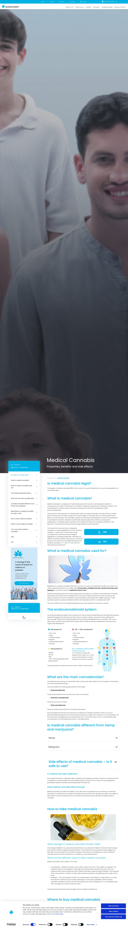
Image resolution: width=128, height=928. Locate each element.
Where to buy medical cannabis (22, 524)
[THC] (36, 542)
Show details (91, 924)
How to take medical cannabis (21, 519)
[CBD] (36, 536)
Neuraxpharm (51, 478)
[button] (109, 1)
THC (12, 542)
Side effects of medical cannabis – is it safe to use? (80, 763)
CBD (12, 537)
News (42, 2)
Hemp (52, 737)
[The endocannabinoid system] (36, 493)
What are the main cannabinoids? (22, 498)
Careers (61, 2)
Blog (52, 2)
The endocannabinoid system (21, 493)
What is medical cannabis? (20, 480)
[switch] (50, 924)
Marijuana (54, 746)
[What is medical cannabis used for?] (36, 486)
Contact (72, 2)
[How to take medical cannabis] (36, 518)
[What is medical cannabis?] (36, 480)
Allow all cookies (113, 906)
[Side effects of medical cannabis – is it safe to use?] (36, 512)
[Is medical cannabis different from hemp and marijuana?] (36, 504)
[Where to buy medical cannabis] (36, 524)
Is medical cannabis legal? (20, 475)
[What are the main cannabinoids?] (36, 498)
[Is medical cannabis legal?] (36, 475)
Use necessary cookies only (113, 916)
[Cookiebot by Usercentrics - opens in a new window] (11, 924)
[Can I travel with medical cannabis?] (36, 530)
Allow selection (113, 911)
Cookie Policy (58, 914)
